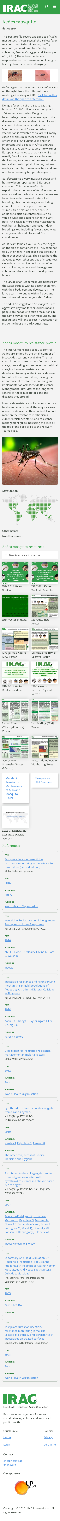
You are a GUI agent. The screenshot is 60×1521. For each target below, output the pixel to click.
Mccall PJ (27, 1228)
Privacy (48, 1437)
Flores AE (10, 1224)
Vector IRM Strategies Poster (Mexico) (12, 764)
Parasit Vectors (14, 1036)
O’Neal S (29, 952)
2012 (8, 1070)
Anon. (8, 895)
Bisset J (45, 1224)
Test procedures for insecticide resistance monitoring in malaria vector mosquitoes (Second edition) (29, 863)
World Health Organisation (21, 906)
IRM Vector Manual (14, 619)
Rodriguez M (12, 1228)
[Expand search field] (46, 8)
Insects (9, 967)
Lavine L (18, 952)
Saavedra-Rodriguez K (18, 1216)
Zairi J (8, 1305)
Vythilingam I (39, 1021)
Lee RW (17, 1305)
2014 (8, 1009)
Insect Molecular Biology (20, 1243)
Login (6, 1444)
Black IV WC (43, 1232)
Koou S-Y (10, 1021)
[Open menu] (54, 6)
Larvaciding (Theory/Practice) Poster (13, 727)
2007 (8, 1205)
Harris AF (10, 1143)
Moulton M (42, 1220)
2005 (8, 1293)
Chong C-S (23, 1021)
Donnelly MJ (41, 1228)
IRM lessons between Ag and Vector (41, 690)
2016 (8, 883)
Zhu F (8, 952)
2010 (8, 1132)
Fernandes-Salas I (28, 1224)
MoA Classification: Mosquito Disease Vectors (14, 834)
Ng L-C (14, 1025)
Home (7, 1437)
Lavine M (41, 952)
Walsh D (13, 956)
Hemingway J (26, 1232)
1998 (8, 1354)
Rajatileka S (24, 1143)
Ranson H (39, 1143)
